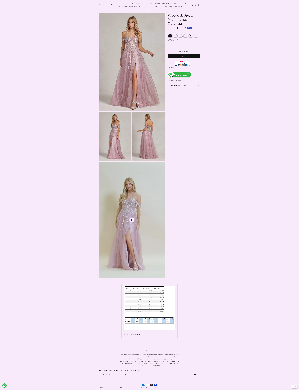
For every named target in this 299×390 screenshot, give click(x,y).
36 (180, 36)
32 (170, 36)
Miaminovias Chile (106, 387)
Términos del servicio (145, 387)
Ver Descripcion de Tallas (131, 334)
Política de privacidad (135, 387)
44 (170, 39)
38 (185, 36)
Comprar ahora (184, 56)
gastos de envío (173, 30)
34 (175, 36)
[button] (129, 3)
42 (196, 36)
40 (190, 36)
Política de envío (155, 387)
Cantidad (170, 42)
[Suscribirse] (125, 374)
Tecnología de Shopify (114, 387)
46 (175, 39)
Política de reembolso (124, 387)
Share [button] (171, 90)
